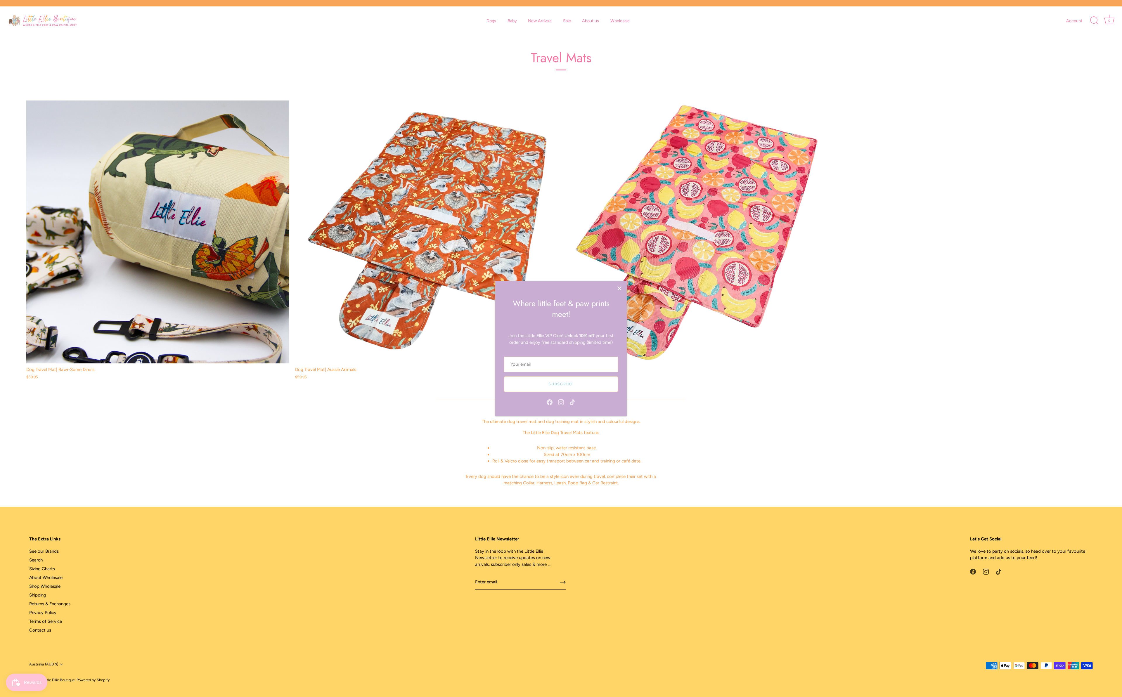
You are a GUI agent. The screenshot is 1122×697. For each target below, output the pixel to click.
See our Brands (44, 551)
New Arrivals (540, 20)
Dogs (491, 20)
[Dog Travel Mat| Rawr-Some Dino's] (157, 231)
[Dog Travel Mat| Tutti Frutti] (695, 231)
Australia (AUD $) (43, 664)
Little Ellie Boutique (58, 680)
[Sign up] (563, 582)
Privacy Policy (42, 612)
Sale (567, 20)
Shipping (37, 595)
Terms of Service (45, 621)
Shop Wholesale (44, 586)
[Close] (619, 288)
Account (1074, 20)
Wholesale (620, 20)
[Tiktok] (572, 401)
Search (36, 560)
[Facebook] (550, 401)
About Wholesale (46, 577)
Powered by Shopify (93, 680)
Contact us (40, 630)
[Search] (1094, 20)
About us (590, 20)
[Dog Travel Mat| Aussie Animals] (426, 231)
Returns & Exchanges (49, 603)
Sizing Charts (42, 568)
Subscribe (560, 384)
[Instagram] (561, 401)
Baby (512, 20)
